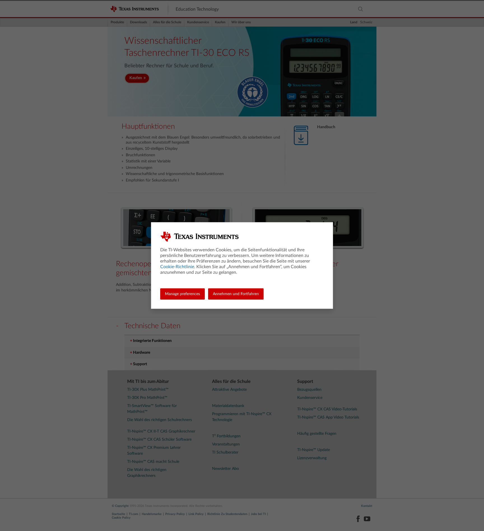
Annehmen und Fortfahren (236, 294)
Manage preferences (182, 294)
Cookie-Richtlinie (177, 267)
